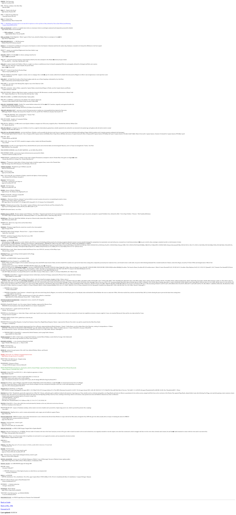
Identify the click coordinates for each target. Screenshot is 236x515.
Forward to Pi (5, 509)
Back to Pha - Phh (7, 506)
